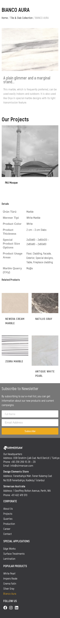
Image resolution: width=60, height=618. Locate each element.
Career (6, 528)
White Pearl (9, 573)
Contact (7, 533)
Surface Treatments (14, 553)
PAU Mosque (11, 182)
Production (9, 523)
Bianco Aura (9, 593)
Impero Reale (10, 578)
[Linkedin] (16, 608)
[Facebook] (5, 608)
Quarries (7, 518)
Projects (7, 513)
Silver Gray (8, 588)
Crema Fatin (9, 583)
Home (5, 17)
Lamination (9, 558)
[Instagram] (11, 608)
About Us (8, 508)
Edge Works (9, 548)
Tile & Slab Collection (21, 17)
